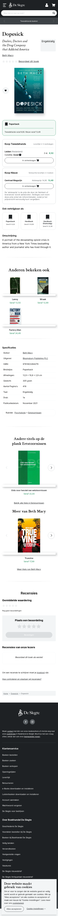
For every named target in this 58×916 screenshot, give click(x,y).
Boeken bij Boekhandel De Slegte (16, 837)
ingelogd (41, 672)
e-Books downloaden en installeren (18, 788)
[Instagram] (32, 721)
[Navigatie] (4, 5)
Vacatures (6, 865)
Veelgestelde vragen (32, 736)
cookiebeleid (18, 903)
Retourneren (7, 783)
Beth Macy (8, 55)
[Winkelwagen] (53, 5)
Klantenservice (10, 748)
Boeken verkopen (10, 766)
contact (10, 731)
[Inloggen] (46, 5)
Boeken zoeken (9, 760)
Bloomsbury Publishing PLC (35, 358)
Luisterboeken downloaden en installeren (20, 794)
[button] (4, 21)
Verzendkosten (9, 849)
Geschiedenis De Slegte (12, 826)
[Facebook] (25, 721)
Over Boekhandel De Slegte (17, 819)
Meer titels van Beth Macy (29, 569)
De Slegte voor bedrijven (13, 811)
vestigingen (11, 734)
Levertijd (6, 777)
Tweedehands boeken (29, 21)
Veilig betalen (8, 843)
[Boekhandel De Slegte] (17, 5)
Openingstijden (9, 772)
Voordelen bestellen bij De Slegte (17, 832)
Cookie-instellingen (35, 909)
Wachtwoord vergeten (12, 805)
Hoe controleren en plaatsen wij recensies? (21, 679)
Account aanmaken (10, 800)
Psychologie (20, 412)
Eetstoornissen (34, 412)
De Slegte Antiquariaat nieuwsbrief (17, 877)
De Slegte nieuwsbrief (12, 871)
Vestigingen (7, 860)
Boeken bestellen (10, 755)
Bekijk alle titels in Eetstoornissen (29, 503)
